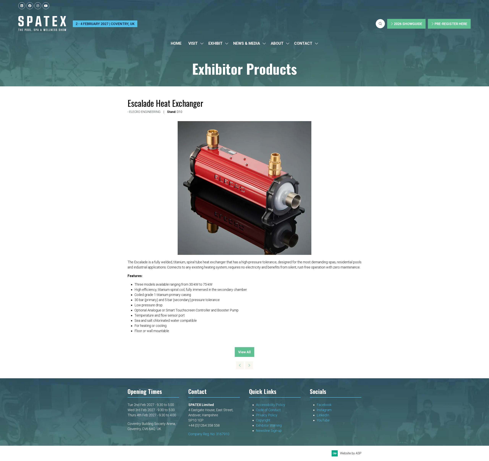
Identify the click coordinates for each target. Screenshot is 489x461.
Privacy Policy (267, 415)
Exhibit (215, 43)
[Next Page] (249, 365)
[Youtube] (45, 5)
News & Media (246, 43)
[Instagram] (37, 5)
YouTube (323, 420)
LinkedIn (323, 415)
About (277, 43)
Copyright (263, 420)
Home (176, 43)
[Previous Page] (240, 365)
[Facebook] (29, 5)
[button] (380, 23)
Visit (193, 43)
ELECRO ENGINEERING (144, 112)
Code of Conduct (268, 410)
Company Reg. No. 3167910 (208, 434)
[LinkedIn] (21, 5)
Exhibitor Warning (269, 425)
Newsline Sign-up (269, 431)
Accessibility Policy (270, 405)
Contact (303, 43)
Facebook (324, 405)
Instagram (324, 410)
